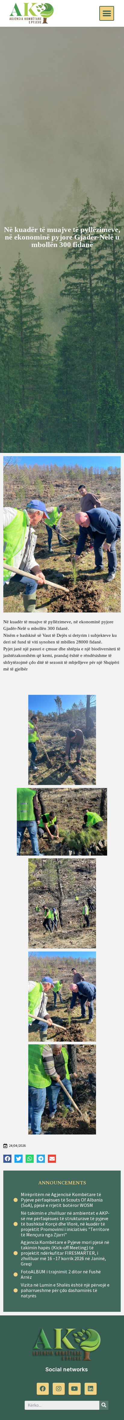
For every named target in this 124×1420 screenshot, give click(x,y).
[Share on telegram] (41, 1159)
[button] (106, 13)
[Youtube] (75, 1389)
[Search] (103, 1405)
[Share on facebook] (7, 1159)
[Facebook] (43, 1389)
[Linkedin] (91, 1389)
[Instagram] (59, 1389)
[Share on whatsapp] (30, 1159)
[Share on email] (52, 1159)
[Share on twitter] (18, 1159)
